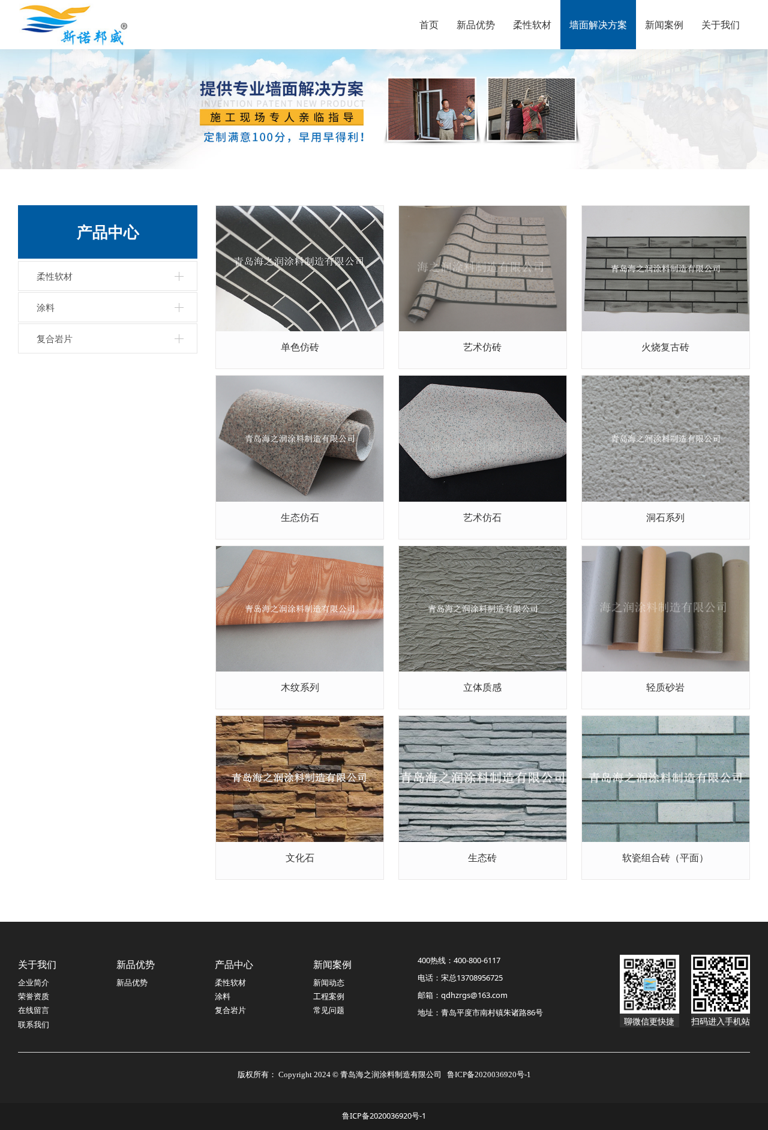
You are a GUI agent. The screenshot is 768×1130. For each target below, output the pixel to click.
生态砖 (482, 857)
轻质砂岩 (665, 687)
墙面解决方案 (598, 24)
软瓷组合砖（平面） (665, 857)
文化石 (300, 857)
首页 (429, 24)
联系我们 (33, 1024)
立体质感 (482, 687)
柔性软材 (532, 24)
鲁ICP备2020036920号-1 (384, 1115)
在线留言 (33, 1010)
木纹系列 (300, 687)
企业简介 (33, 982)
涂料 (46, 307)
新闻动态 (328, 982)
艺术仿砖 (482, 346)
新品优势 (476, 24)
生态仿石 (300, 517)
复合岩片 (55, 338)
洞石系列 (665, 517)
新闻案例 (664, 24)
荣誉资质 (33, 996)
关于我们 (720, 24)
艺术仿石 (482, 517)
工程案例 (328, 996)
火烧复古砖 (665, 346)
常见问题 (328, 1010)
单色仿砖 (300, 346)
